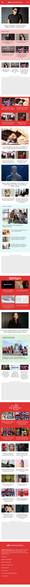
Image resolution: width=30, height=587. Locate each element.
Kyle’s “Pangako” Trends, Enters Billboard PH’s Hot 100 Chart (15, 26)
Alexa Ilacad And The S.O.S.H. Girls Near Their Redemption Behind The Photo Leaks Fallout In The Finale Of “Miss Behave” (24, 375)
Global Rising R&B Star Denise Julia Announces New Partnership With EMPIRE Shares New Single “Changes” (21, 516)
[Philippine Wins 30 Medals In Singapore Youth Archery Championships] (8, 432)
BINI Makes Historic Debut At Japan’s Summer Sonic (8, 55)
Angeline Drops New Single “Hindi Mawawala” (21, 42)
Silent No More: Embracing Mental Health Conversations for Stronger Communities (19, 245)
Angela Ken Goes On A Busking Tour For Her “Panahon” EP (22, 123)
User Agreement (5, 567)
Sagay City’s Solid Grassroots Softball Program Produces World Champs (8, 422)
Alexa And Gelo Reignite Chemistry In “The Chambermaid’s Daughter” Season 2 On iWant (8, 516)
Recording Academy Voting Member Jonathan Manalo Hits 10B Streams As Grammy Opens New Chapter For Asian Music (22, 200)
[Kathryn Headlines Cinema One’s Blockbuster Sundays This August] (22, 463)
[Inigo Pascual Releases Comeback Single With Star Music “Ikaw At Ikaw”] (22, 492)
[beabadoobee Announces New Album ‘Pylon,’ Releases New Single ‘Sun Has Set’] (8, 463)
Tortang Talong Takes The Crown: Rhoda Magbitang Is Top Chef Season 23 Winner (22, 438)
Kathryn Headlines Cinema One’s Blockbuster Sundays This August (22, 470)
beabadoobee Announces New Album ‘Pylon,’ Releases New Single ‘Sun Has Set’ (8, 470)
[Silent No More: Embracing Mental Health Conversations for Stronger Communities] (6, 246)
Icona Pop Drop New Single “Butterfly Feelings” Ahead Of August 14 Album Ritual (8, 199)
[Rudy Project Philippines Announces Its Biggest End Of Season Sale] (8, 285)
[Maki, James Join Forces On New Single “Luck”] (8, 478)
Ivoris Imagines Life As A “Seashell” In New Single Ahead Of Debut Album (22, 108)
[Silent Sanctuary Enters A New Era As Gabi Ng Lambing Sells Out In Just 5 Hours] (8, 117)
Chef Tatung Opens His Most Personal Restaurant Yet (22, 290)
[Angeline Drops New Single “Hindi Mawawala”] (22, 37)
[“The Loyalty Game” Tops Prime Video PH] (22, 478)
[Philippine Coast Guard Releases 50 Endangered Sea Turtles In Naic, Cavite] (15, 348)
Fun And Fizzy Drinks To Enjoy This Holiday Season (19, 230)
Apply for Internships (6, 562)
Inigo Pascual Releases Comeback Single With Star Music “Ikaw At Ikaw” (22, 499)
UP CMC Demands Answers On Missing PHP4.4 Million (22, 305)
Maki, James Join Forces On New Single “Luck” (8, 485)
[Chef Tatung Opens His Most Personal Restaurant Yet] (22, 285)
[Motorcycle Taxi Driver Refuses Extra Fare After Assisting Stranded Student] (8, 447)
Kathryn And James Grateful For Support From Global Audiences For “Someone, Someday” (5, 374)
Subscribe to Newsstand (7, 565)
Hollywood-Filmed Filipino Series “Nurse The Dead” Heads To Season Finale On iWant (22, 455)
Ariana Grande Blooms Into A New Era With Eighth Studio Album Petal (15, 331)
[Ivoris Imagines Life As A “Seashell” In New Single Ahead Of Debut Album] (22, 102)
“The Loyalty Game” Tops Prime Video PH (22, 485)
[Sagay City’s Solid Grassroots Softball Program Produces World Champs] (8, 416)
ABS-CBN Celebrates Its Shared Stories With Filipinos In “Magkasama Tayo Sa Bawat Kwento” (15, 374)
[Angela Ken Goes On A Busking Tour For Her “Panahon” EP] (22, 117)
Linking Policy (4, 576)
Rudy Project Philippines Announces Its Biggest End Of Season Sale (8, 291)
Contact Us (4, 556)
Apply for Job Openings (6, 559)
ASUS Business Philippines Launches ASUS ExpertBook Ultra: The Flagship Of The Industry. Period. (8, 306)
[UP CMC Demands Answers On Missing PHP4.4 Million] (22, 299)
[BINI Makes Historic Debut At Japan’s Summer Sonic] (8, 49)
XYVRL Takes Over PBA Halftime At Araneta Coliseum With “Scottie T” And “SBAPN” (21, 56)
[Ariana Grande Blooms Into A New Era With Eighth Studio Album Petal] (15, 320)
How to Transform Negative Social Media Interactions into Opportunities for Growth (19, 238)
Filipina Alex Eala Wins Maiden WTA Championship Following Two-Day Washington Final (22, 423)
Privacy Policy (4, 570)
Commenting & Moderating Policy (9, 573)
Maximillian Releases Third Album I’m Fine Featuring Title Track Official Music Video (15, 184)
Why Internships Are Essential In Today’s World (12, 226)
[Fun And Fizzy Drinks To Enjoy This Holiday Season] (6, 232)
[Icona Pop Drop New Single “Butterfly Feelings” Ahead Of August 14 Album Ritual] (8, 193)
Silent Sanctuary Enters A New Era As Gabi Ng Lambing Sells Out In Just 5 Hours (8, 123)
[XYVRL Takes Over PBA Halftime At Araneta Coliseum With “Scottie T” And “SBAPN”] (22, 49)
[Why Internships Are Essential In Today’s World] (15, 216)
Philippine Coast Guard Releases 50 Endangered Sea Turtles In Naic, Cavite (14, 357)
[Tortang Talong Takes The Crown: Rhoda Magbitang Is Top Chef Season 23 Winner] (22, 432)
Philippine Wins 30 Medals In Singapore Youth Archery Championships (8, 438)
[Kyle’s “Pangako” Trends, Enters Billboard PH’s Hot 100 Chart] (15, 15)
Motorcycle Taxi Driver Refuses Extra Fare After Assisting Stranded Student (8, 454)
